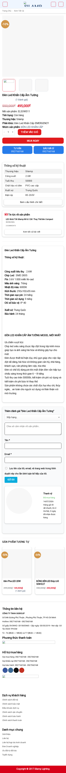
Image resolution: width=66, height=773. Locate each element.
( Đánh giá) (22, 99)
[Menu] (5, 4)
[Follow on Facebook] (5, 670)
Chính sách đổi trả (10, 700)
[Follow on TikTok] (16, 670)
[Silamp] (33, 4)
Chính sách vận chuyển (12, 712)
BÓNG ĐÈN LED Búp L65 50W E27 (47, 582)
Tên (7, 440)
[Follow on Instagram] (10, 670)
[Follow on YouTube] (21, 670)
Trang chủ (6, 11)
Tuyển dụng (7, 755)
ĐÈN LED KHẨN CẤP (32, 127)
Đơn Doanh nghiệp (10, 746)
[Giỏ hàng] (53, 4)
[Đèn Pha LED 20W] (16, 563)
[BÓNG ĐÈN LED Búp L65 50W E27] (49, 563)
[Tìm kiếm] (60, 4)
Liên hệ (5, 738)
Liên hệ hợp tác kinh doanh (14, 742)
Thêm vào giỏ (29, 132)
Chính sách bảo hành (11, 716)
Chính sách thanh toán (12, 720)
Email (8, 454)
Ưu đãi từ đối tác (9, 750)
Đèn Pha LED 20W (12, 581)
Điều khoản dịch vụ (10, 708)
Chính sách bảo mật (11, 704)
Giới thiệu (6, 734)
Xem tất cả (19, 11)
